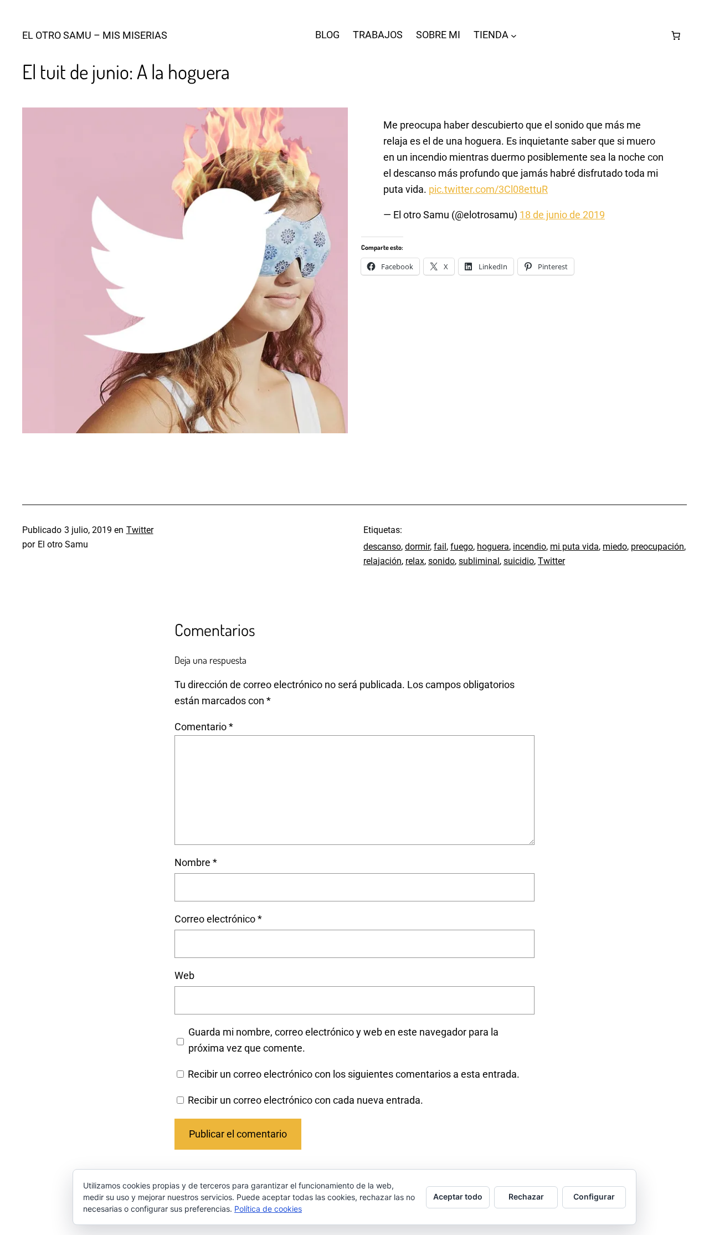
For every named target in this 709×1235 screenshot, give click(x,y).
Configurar (594, 1196)
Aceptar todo (457, 1196)
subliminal (479, 561)
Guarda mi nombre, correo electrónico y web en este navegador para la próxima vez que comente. (343, 1040)
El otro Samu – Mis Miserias (94, 35)
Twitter (139, 530)
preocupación (657, 546)
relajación (382, 561)
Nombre (195, 862)
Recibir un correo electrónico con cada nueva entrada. (305, 1100)
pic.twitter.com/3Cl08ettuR (488, 189)
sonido (441, 561)
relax (414, 561)
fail (440, 546)
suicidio (519, 561)
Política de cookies (268, 1208)
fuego (461, 546)
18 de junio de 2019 (562, 215)
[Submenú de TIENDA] (514, 35)
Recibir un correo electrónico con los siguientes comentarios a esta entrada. (354, 1074)
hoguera (493, 546)
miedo (615, 546)
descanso (382, 546)
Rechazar (526, 1196)
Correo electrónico (218, 919)
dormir (417, 546)
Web (184, 975)
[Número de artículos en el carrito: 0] (676, 35)
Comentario (203, 726)
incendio (529, 546)
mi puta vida (574, 546)
